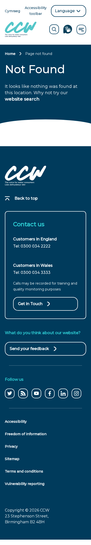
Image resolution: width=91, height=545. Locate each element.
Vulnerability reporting (24, 484)
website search (22, 99)
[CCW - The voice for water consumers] (20, 29)
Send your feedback (29, 351)
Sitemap (12, 459)
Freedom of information (26, 434)
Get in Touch (30, 303)
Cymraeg (12, 11)
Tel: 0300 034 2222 (31, 246)
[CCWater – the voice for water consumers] (25, 176)
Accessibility (16, 421)
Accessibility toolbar (36, 11)
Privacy (11, 446)
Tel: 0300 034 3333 (31, 272)
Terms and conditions (24, 471)
